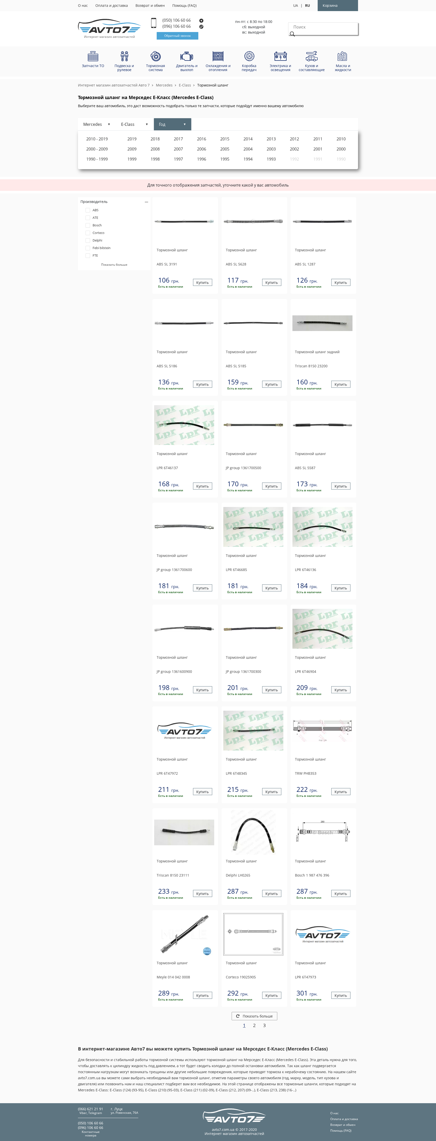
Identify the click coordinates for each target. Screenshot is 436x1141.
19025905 (241, 977)
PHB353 (305, 773)
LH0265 (238, 875)
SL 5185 (236, 366)
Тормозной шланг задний (317, 352)
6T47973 (305, 977)
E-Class (185, 85)
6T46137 (167, 467)
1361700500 (243, 467)
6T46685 (236, 569)
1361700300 (243, 671)
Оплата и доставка (111, 5)
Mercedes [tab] (92, 124)
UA (295, 5)
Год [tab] (162, 124)
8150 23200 (311, 366)
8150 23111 (173, 875)
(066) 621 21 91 (90, 1108)
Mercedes (164, 85)
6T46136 (305, 569)
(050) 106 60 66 (177, 20)
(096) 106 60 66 (177, 26)
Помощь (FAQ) (184, 5)
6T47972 (167, 773)
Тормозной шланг (212, 85)
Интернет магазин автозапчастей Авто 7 (114, 85)
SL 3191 (167, 264)
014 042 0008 (173, 977)
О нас (83, 5)
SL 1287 (305, 264)
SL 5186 (167, 366)
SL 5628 (236, 264)
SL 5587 (305, 467)
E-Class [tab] (127, 124)
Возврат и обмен (150, 5)
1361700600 (174, 569)
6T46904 (305, 671)
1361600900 (174, 671)
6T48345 (236, 773)
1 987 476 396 (312, 875)
